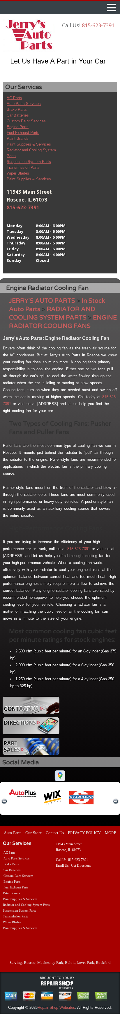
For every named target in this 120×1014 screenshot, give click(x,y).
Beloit (70, 962)
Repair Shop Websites (56, 1007)
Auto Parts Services (24, 103)
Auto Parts (12, 833)
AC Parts (14, 98)
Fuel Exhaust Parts (23, 132)
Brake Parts (17, 109)
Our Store (33, 833)
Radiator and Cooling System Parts (26, 904)
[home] (29, 35)
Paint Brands (18, 138)
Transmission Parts (23, 167)
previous (4, 801)
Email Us (62, 866)
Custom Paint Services (26, 121)
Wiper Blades (18, 173)
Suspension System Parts (29, 161)
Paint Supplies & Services (29, 144)
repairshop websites (57, 985)
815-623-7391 (98, 25)
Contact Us (55, 833)
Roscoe (30, 962)
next (116, 801)
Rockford (103, 962)
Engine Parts (18, 127)
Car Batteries (18, 115)
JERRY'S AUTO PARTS (42, 300)
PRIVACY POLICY (84, 833)
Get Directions (81, 866)
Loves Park (85, 962)
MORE (111, 833)
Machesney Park (50, 962)
